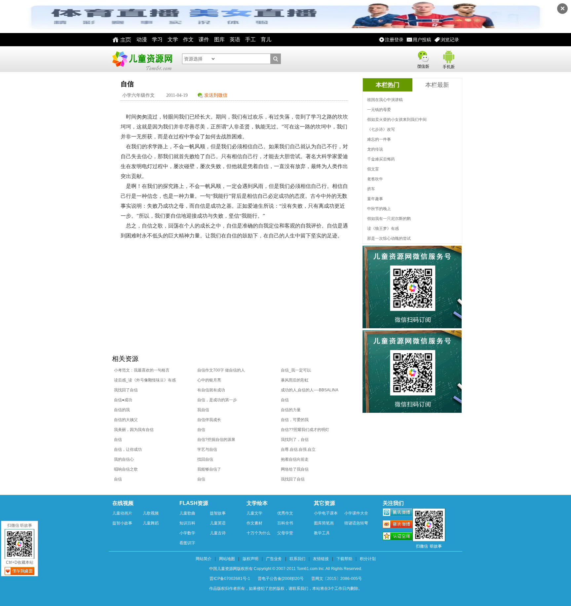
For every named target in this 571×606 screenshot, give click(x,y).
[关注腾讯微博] (397, 513)
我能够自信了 (209, 469)
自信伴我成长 (209, 419)
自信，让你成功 (128, 449)
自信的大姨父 (126, 419)
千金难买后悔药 (381, 159)
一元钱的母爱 (379, 109)
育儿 (266, 39)
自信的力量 (291, 410)
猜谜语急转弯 (356, 523)
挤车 (371, 189)
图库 (219, 39)
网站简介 (203, 558)
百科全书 (285, 523)
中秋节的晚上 (379, 208)
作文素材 (254, 523)
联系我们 (297, 558)
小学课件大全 (356, 513)
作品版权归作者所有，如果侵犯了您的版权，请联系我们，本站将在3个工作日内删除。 (285, 588)
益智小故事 (122, 523)
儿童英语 (218, 523)
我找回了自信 (126, 390)
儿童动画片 (122, 513)
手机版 (448, 58)
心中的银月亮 (209, 380)
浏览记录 (449, 39)
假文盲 (373, 169)
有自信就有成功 (211, 390)
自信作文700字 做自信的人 (221, 370)
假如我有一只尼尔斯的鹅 (389, 218)
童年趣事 (375, 198)
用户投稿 (422, 39)
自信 (285, 400)
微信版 (423, 58)
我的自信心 (124, 459)
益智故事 (218, 513)
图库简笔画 (324, 523)
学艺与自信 (207, 449)
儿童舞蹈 (151, 523)
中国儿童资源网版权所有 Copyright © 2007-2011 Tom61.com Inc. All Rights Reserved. (285, 568)
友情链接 (321, 558)
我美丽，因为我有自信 (134, 429)
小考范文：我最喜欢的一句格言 (142, 370)
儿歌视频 (151, 513)
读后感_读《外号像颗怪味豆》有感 (145, 380)
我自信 (203, 410)
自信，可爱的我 (295, 419)
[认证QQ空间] (397, 537)
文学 (173, 39)
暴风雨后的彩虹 (295, 380)
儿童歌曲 (187, 513)
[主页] (120, 39)
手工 (250, 39)
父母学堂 (285, 533)
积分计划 (368, 558)
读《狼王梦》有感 (383, 228)
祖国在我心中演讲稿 (385, 99)
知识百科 (187, 523)
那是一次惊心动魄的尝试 (389, 238)
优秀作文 (285, 513)
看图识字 (187, 543)
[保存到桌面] (19, 571)
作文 (188, 39)
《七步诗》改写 (381, 129)
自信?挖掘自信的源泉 (216, 439)
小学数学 (187, 533)
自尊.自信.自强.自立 (298, 449)
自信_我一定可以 (296, 370)
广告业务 (274, 558)
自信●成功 (123, 400)
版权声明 (250, 558)
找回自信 (205, 459)
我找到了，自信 (295, 439)
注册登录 (394, 39)
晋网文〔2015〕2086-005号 (336, 578)
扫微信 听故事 (19, 525)
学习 (157, 39)
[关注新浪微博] (397, 525)
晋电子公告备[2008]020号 (281, 578)
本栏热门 (388, 85)
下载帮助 (344, 558)
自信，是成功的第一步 (217, 400)
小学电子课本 (326, 513)
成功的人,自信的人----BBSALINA (309, 390)
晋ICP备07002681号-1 (229, 578)
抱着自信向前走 (295, 459)
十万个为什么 (258, 533)
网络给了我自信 (295, 469)
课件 (204, 39)
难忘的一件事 (379, 139)
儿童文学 (254, 513)
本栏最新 (437, 85)
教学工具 (322, 533)
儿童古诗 (218, 533)
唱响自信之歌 (126, 469)
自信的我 (122, 410)
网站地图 (227, 558)
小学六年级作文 (138, 95)
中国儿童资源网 (142, 59)
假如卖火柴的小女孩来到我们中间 (397, 119)
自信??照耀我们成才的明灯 (305, 429)
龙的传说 (375, 149)
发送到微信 (215, 95)
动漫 (141, 39)
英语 (235, 39)
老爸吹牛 (375, 179)
